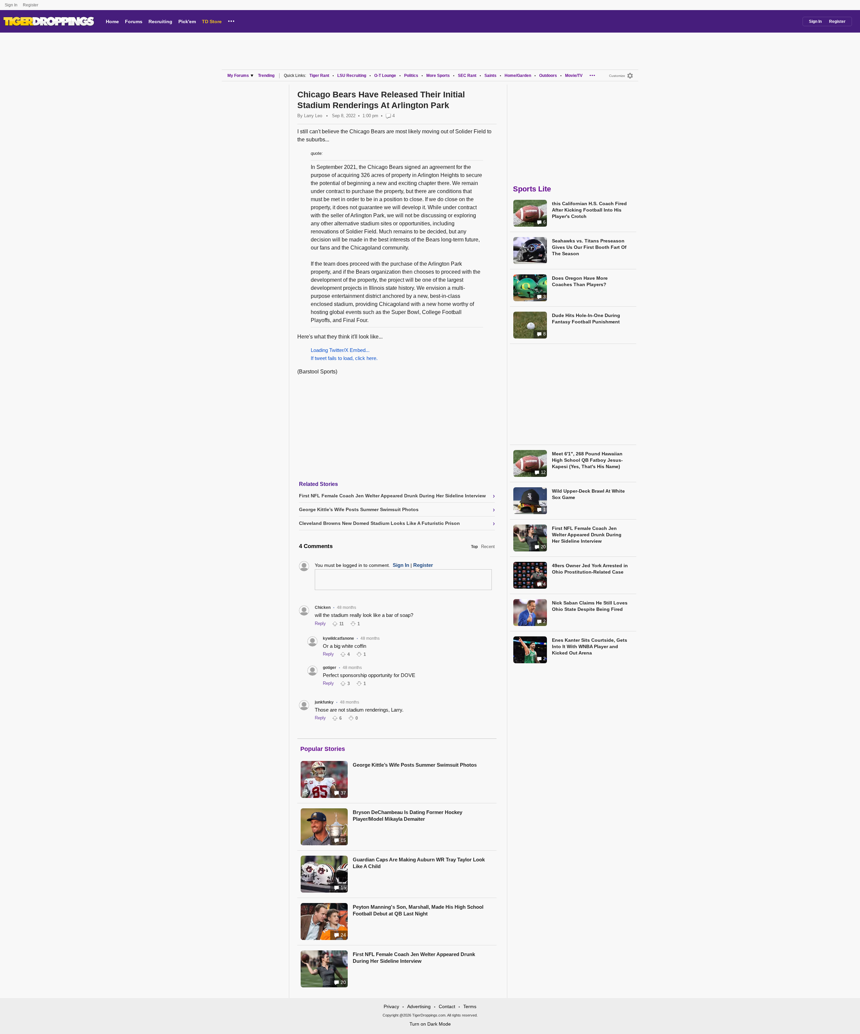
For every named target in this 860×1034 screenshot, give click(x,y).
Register (31, 5)
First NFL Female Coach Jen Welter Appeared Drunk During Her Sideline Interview (414, 957)
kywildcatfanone (338, 638)
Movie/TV (574, 75)
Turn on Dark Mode (430, 1024)
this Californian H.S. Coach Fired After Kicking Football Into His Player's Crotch (589, 210)
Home (112, 21)
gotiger (329, 667)
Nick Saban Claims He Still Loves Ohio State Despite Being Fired (590, 606)
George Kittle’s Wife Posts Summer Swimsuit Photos (415, 765)
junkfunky (324, 702)
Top (474, 546)
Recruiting (160, 21)
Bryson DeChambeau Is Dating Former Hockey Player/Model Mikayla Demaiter (407, 815)
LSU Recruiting (351, 75)
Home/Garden (518, 75)
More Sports (438, 75)
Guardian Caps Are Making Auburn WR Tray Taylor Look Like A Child (419, 863)
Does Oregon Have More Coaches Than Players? (580, 281)
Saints (490, 75)
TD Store (212, 21)
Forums (133, 21)
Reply (320, 623)
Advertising (419, 1006)
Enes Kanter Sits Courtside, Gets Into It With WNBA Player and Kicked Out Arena (589, 646)
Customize (617, 76)
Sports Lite (532, 189)
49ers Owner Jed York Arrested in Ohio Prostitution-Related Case (590, 569)
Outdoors (548, 75)
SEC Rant (467, 75)
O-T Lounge (385, 75)
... (231, 20)
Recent (488, 546)
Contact (447, 1006)
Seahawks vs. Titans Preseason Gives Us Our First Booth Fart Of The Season (589, 247)
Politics (411, 75)
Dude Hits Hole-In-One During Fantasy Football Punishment (586, 318)
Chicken (323, 607)
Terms (469, 1006)
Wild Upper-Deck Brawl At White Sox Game (588, 494)
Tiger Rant (319, 75)
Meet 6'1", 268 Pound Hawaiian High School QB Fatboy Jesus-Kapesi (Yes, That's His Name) (587, 460)
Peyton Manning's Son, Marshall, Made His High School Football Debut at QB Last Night (418, 910)
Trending (266, 75)
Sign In (11, 5)
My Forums (238, 75)
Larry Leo (313, 115)
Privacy (391, 1006)
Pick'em (187, 21)
